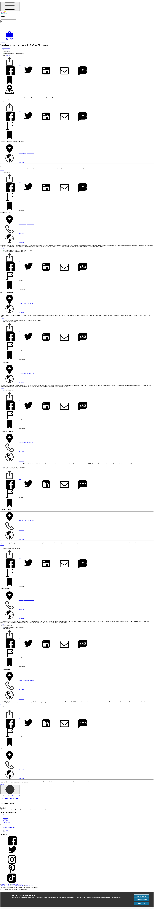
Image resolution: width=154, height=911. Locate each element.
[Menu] (9, 6)
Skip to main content (4, 1)
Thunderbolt (8, 55)
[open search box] (77, 26)
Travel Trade (5, 820)
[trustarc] (150, 908)
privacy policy (36, 809)
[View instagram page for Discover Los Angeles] (12, 863)
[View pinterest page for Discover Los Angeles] (12, 872)
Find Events (5, 816)
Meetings (4, 821)
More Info (2, 170)
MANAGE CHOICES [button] (142, 896)
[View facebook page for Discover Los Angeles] (12, 845)
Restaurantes (2, 42)
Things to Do (5, 814)
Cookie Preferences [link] (18, 885)
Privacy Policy (3, 885)
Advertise (26, 885)
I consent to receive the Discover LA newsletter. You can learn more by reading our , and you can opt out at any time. (27, 809)
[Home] (3, 13)
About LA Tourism (6, 822)
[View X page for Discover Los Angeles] (12, 854)
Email (1, 806)
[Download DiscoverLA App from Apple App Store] (4, 884)
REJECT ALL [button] (141, 903)
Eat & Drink (5, 815)
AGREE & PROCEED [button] (141, 900)
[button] (151, 894)
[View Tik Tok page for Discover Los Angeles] (12, 882)
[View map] (9, 93)
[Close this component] (9, 789)
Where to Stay (5, 818)
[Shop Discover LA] (9, 39)
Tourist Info (5, 819)
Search (1, 18)
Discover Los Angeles (6, 48)
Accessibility (31, 885)
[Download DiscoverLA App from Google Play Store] (16, 884)
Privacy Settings (10, 885)
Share (20, 65)
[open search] (77, 26)
